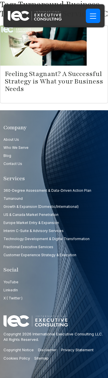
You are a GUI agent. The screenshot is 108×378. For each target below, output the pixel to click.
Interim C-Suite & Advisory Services (33, 231)
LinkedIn (10, 290)
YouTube (10, 282)
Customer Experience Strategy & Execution (39, 255)
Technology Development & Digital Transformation (46, 239)
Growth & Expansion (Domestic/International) (41, 206)
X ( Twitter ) (12, 298)
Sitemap (41, 358)
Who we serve (16, 147)
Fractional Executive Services (28, 247)
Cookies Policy (16, 358)
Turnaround (13, 198)
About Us (11, 139)
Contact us (12, 164)
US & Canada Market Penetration (30, 214)
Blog (7, 155)
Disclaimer (47, 349)
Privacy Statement (77, 349)
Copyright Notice (18, 349)
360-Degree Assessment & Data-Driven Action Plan (47, 190)
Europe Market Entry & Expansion (31, 223)
